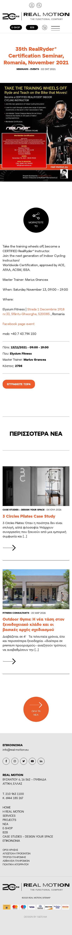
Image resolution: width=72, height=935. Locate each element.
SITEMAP (46, 898)
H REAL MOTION (13, 811)
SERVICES (9, 815)
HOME (7, 807)
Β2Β (5, 832)
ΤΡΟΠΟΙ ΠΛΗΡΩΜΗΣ (14, 857)
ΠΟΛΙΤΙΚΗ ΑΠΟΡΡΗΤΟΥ (16, 864)
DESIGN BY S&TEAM (35, 916)
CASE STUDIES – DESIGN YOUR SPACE (23, 509)
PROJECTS (9, 819)
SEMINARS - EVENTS (27, 69)
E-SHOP (8, 828)
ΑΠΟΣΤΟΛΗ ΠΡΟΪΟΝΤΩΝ (16, 853)
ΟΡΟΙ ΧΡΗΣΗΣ (10, 849)
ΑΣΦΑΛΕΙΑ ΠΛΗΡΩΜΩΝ (16, 860)
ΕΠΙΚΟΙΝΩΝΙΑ (11, 840)
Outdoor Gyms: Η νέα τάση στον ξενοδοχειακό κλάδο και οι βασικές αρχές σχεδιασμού (33, 624)
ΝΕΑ (5, 824)
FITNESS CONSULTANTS (16, 612)
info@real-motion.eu (16, 749)
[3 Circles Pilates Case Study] (9, 547)
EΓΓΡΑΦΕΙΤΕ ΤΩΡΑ (19, 384)
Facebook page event (18, 324)
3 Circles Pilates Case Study (29, 516)
